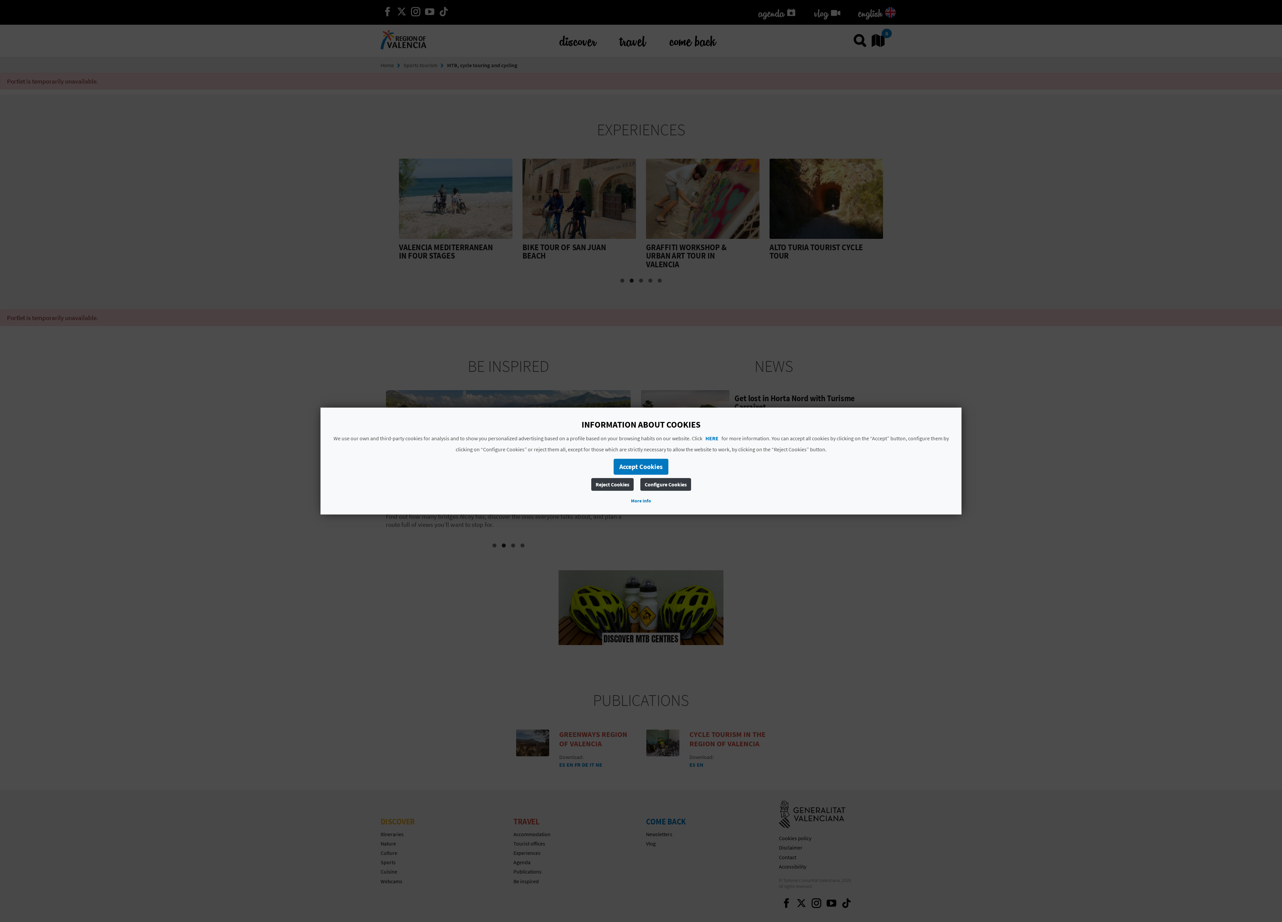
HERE (711, 438)
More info (641, 501)
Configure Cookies (666, 484)
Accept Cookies (641, 466)
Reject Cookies (612, 484)
